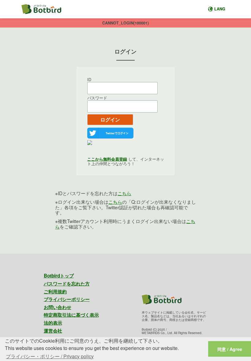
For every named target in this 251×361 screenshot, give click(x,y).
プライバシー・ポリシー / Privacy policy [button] (50, 356)
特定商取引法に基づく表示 (71, 314)
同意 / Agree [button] (229, 349)
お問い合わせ (57, 307)
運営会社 (53, 330)
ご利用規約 (55, 291)
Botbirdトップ (59, 275)
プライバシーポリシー (67, 299)
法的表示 (53, 322)
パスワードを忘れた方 (67, 283)
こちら (124, 193)
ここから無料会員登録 (107, 159)
